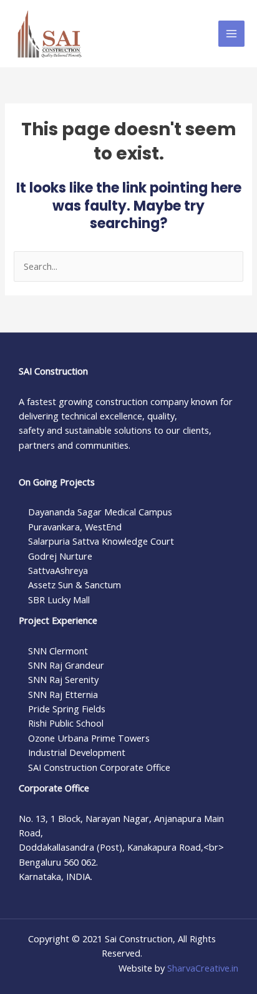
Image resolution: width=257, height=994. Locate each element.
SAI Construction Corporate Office (99, 767)
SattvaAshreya (58, 570)
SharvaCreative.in (202, 968)
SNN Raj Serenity (63, 679)
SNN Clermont (58, 650)
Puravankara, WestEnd (75, 526)
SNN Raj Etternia (63, 694)
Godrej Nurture (60, 556)
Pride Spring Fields (66, 708)
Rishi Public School (66, 723)
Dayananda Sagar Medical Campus (100, 511)
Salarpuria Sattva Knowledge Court (101, 541)
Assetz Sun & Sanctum (74, 584)
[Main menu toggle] (231, 34)
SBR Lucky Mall (59, 599)
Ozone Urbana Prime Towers (89, 738)
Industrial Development (76, 752)
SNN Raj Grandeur (66, 665)
